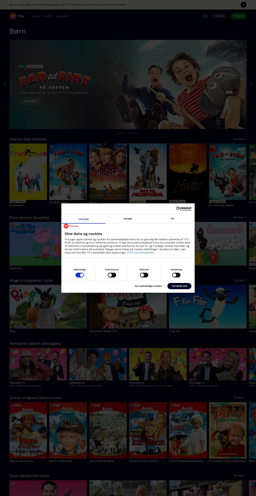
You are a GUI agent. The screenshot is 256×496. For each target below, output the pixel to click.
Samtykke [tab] (83, 219)
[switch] (112, 275)
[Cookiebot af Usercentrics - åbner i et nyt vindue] (178, 209)
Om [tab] (172, 218)
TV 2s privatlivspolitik (141, 252)
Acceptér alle (179, 286)
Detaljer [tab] (128, 218)
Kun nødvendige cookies (148, 286)
